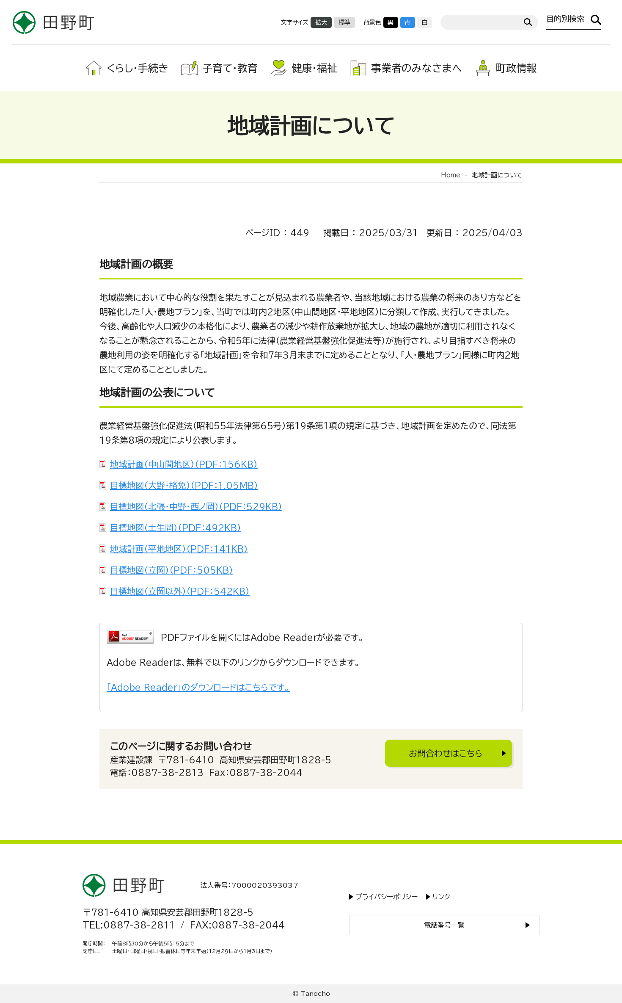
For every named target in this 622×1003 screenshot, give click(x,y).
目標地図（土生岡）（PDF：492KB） (175, 527)
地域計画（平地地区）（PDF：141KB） (179, 548)
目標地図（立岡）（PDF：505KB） (171, 570)
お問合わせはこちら (445, 753)
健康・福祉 (314, 68)
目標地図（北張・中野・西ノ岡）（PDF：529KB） (196, 506)
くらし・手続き (137, 68)
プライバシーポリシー (386, 896)
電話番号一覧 (444, 925)
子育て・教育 (230, 68)
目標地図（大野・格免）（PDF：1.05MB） (184, 485)
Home (450, 175)
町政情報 (516, 68)
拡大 (321, 22)
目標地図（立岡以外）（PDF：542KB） (180, 591)
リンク (441, 896)
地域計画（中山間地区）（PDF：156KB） (184, 464)
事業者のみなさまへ (416, 68)
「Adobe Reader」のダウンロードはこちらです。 (198, 687)
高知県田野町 (53, 22)
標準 (344, 22)
